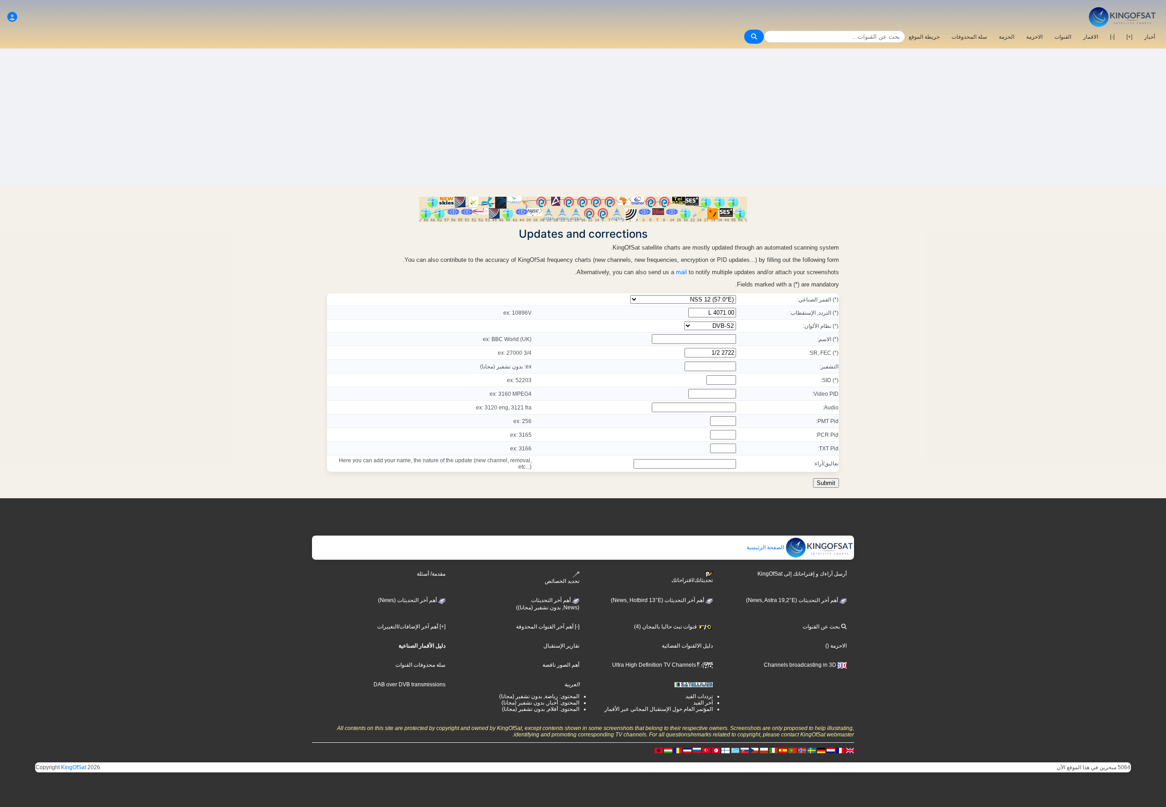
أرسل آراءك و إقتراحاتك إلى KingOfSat (802, 574)
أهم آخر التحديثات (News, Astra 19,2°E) (792, 600)
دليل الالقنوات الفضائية (687, 646)
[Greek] (735, 750)
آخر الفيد (703, 703)
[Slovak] (745, 750)
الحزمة (1006, 37)
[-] (1112, 37)
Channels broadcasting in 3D (801, 665)
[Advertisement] (583, 117)
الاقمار (1090, 37)
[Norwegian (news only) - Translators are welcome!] (802, 750)
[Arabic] (716, 750)
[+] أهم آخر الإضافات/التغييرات (411, 626)
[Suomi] (725, 750)
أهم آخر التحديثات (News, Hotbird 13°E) (658, 600)
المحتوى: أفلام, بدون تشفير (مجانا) (540, 709)
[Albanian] (659, 750)
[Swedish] (812, 750)
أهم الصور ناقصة (560, 665)
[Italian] (773, 750)
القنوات (1062, 37)
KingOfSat (73, 767)
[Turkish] (706, 750)
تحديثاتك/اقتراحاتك (692, 580)
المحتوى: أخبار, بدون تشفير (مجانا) (540, 703)
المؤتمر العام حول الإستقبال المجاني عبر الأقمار (658, 709)
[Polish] (764, 750)
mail (681, 272)
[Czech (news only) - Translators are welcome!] (754, 750)
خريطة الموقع (924, 37)
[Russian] (697, 750)
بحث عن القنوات (822, 626)
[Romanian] (678, 750)
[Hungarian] (668, 750)
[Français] (840, 750)
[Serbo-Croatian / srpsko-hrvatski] (687, 750)
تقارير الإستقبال (561, 646)
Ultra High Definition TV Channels (654, 665)
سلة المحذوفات (969, 37)
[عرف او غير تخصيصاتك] (12, 17)
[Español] (783, 750)
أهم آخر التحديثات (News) (408, 600)
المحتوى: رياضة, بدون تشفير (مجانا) (539, 696)
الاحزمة (1034, 37)
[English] (850, 750)
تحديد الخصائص (562, 581)
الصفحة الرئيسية (766, 547)
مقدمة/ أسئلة (431, 574)
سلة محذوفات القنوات (420, 665)
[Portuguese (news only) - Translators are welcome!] (792, 750)
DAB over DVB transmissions (409, 684)
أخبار (1149, 37)
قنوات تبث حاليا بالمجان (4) (666, 626)
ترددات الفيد (699, 696)
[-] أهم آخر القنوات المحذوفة (547, 626)
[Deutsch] (821, 750)
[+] (1129, 37)
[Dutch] (831, 750)
